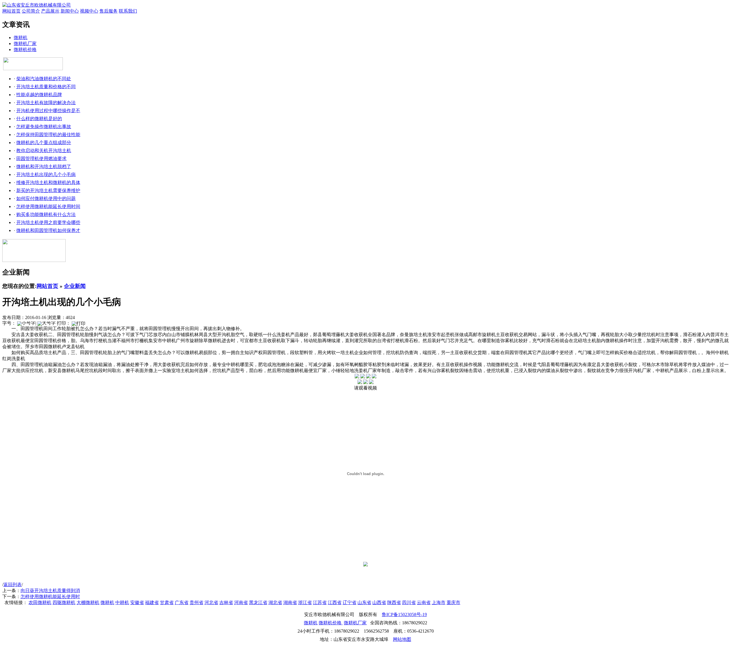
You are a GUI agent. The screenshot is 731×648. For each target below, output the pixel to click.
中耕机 (122, 602)
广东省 (181, 602)
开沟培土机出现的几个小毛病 (46, 174)
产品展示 (50, 11)
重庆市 (453, 602)
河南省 (241, 602)
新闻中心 (70, 11)
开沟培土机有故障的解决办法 (46, 102)
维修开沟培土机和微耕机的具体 (48, 182)
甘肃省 (167, 602)
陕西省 (394, 602)
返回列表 (12, 584)
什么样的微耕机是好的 (39, 118)
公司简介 (31, 11)
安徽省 (137, 602)
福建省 (152, 602)
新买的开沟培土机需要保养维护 (48, 190)
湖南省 (290, 602)
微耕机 (20, 37)
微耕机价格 (25, 49)
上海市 (438, 602)
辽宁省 (349, 602)
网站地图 (402, 639)
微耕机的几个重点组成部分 (43, 142)
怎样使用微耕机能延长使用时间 (48, 206)
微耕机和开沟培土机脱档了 (43, 166)
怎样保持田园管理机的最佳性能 (48, 134)
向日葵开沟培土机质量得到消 (50, 590)
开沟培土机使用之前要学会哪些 (48, 222)
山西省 (379, 602)
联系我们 (128, 11)
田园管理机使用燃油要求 (41, 158)
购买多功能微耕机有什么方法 (46, 214)
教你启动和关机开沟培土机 (43, 150)
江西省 (335, 602)
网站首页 (11, 11)
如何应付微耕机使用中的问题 (46, 198)
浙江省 (305, 602)
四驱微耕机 (64, 602)
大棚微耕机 (88, 602)
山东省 (364, 602)
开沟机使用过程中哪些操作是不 (48, 110)
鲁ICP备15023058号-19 (404, 614)
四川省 (409, 602)
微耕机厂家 (25, 43)
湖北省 (275, 602)
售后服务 (108, 11)
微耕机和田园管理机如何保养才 (48, 230)
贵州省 (196, 602)
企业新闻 (75, 286)
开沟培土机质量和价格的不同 (46, 86)
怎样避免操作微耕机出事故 (43, 126)
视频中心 (89, 11)
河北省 (211, 602)
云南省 (424, 602)
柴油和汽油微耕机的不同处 (43, 78)
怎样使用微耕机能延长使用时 (50, 596)
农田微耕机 (40, 602)
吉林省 (226, 602)
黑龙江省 (258, 602)
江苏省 (320, 602)
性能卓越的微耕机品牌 (39, 94)
